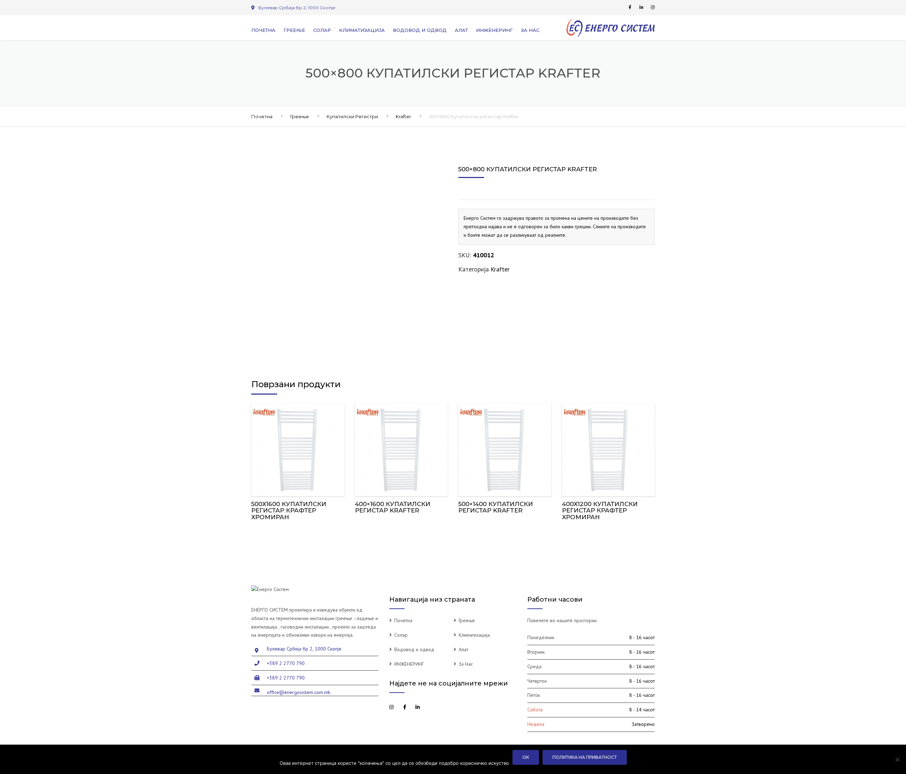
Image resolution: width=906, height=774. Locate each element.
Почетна (263, 30)
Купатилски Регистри (352, 116)
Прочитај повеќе (298, 448)
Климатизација (362, 30)
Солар (322, 30)
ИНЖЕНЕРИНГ (494, 30)
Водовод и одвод (420, 30)
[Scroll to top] (869, 736)
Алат (461, 30)
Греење (294, 30)
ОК (525, 757)
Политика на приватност (584, 757)
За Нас (530, 30)
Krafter (403, 116)
